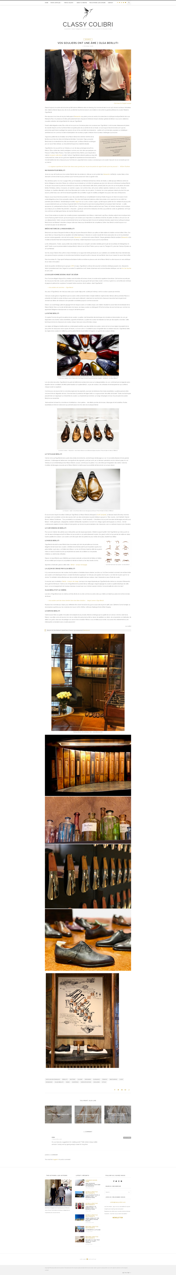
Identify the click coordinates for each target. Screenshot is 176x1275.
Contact (110, 2)
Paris (67, 1082)
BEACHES (88, 1226)
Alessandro (77, 116)
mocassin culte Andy (55, 155)
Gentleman (113, 1079)
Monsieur (49, 1082)
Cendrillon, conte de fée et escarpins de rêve (118, 1114)
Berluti (65, 1079)
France (104, 1079)
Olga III (77, 201)
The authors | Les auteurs (97, 2)
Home (46, 2)
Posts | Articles (55, 2)
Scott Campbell (101, 514)
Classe (80, 1079)
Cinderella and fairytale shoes (88, 1114)
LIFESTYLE (94, 1191)
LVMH (72, 266)
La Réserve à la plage (93, 1229)
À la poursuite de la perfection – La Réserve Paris (93, 1196)
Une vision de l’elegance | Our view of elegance (93, 1185)
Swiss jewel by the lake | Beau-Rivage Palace (92, 1219)
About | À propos (82, 2)
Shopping (75, 1082)
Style (104, 1082)
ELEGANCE (88, 39)
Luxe (121, 1079)
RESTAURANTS (90, 1193)
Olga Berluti (59, 1082)
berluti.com (86, 630)
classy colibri (88, 24)
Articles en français (53, 1079)
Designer (88, 1079)
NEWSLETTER (118, 1218)
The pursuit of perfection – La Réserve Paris (91, 1208)
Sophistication (86, 1082)
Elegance (97, 1079)
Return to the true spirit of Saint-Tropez (93, 1241)
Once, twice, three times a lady (58, 1114)
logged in (56, 1159)
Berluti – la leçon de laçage (79, 564)
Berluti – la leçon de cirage (70, 581)
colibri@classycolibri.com (117, 1202)
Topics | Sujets (68, 2)
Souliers (96, 1082)
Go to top (126, 1272)
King (53, 1137)
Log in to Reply (127, 1137)
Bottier (72, 1079)
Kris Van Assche (126, 268)
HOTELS (88, 1191)
